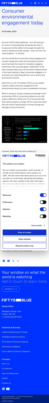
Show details (36, 225)
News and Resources (10, 373)
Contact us (9, 289)
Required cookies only (24, 246)
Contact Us (6, 383)
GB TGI (16, 83)
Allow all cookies (24, 232)
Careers (5, 378)
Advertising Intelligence (11, 347)
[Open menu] (45, 3)
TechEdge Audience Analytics (13, 337)
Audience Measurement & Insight (15, 332)
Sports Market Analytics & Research (16, 351)
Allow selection (24, 239)
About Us (5, 364)
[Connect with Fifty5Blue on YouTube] (8, 389)
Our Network (7, 368)
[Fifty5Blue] (12, 3)
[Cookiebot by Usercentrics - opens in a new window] (35, 155)
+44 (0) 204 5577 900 (12, 317)
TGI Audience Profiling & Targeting (15, 342)
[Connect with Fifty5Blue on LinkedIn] (3, 388)
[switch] (43, 202)
